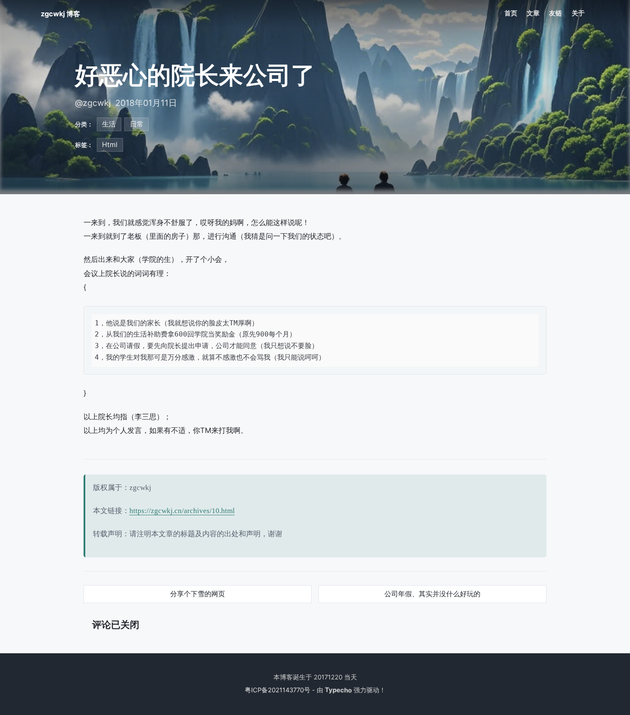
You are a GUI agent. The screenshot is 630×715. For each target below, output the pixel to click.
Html (109, 144)
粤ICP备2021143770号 (277, 690)
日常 (137, 124)
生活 (109, 124)
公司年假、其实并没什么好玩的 (432, 593)
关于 (578, 13)
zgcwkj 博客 (60, 13)
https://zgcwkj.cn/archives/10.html (182, 511)
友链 (555, 13)
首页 (510, 13)
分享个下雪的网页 (197, 593)
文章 (533, 13)
